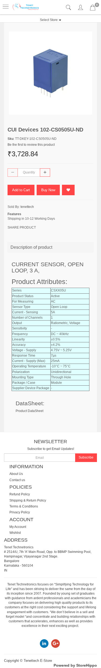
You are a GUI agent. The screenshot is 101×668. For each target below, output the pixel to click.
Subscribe (86, 457)
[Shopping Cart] (92, 8)
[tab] (69, 7)
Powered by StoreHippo (75, 665)
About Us (16, 474)
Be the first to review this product (31, 145)
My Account (17, 527)
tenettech (27, 207)
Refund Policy (19, 494)
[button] (50, 20)
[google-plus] (55, 643)
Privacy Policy (19, 512)
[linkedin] (44, 643)
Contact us (17, 480)
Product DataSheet (29, 411)
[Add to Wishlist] (68, 190)
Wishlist (15, 533)
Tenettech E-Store (38, 661)
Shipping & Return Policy (27, 500)
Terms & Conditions (23, 506)
